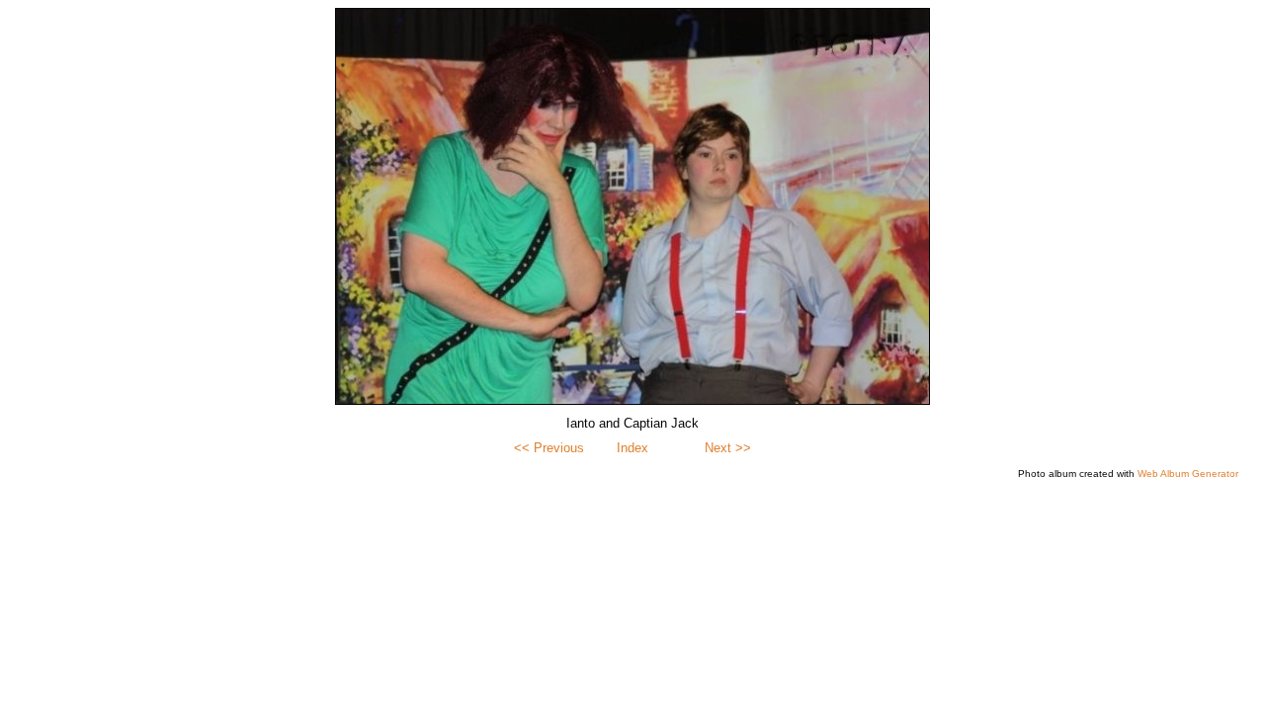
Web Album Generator (1188, 473)
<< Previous (549, 447)
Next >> (728, 447)
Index (632, 447)
